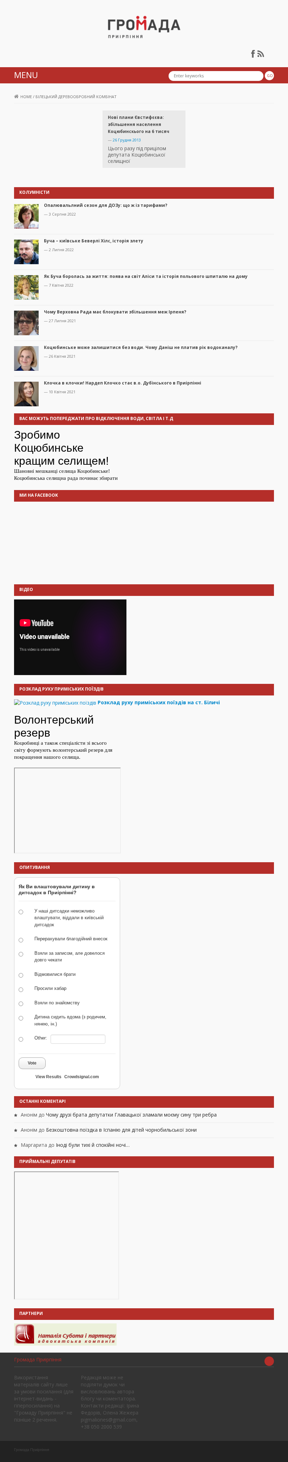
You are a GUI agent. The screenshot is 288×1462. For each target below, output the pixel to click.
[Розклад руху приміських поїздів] (55, 702)
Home (26, 96)
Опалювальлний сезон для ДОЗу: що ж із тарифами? (105, 205)
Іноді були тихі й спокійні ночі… (93, 1145)
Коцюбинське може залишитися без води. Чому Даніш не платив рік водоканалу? (140, 347)
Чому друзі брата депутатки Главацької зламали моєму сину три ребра (131, 1114)
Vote (32, 1063)
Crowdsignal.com (81, 1076)
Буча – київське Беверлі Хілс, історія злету (93, 241)
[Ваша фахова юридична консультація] (65, 1334)
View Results (48, 1076)
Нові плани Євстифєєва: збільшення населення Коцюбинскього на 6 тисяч (138, 124)
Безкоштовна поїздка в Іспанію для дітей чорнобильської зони (121, 1129)
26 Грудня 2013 (127, 139)
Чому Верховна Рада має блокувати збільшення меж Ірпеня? (115, 312)
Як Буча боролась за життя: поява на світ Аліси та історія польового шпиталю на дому (146, 276)
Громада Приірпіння (37, 1359)
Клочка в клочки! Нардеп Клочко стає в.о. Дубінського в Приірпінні (122, 383)
